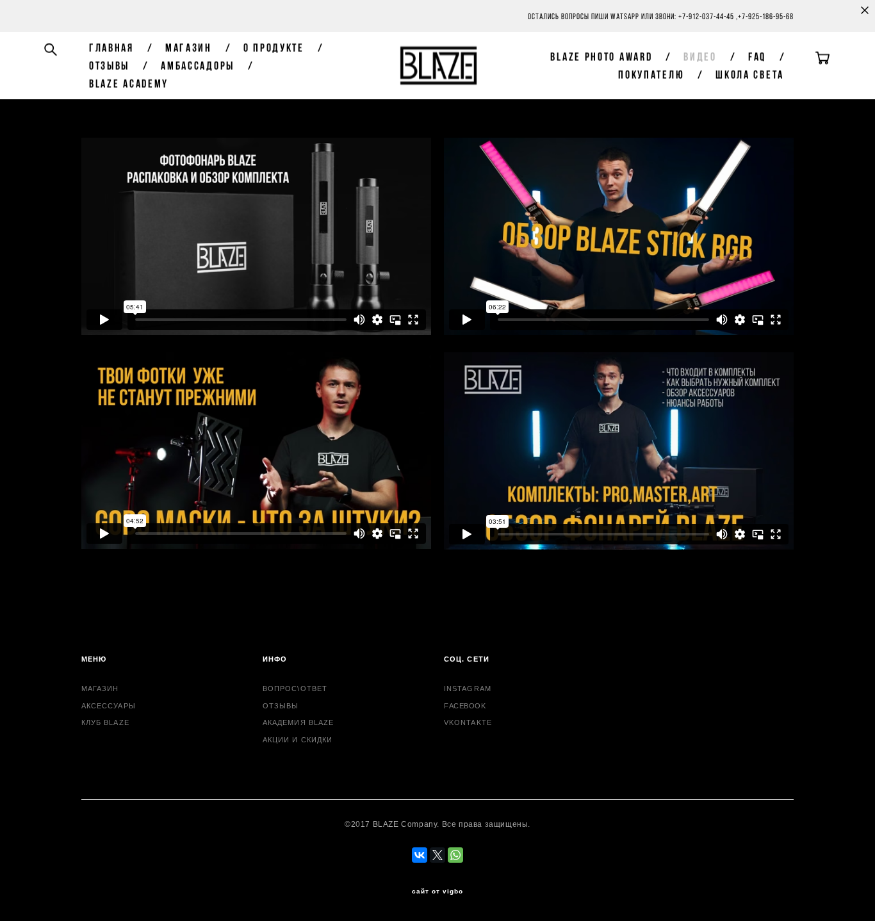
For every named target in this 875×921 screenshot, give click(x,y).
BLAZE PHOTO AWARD (601, 56)
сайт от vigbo (437, 891)
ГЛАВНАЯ (111, 47)
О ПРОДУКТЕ (273, 47)
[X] (437, 855)
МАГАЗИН (188, 47)
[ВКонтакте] (419, 855)
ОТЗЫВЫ (109, 65)
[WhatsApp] (455, 855)
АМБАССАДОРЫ (197, 65)
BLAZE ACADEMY (128, 83)
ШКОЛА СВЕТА (750, 74)
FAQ (757, 56)
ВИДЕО (700, 56)
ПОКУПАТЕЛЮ (651, 74)
